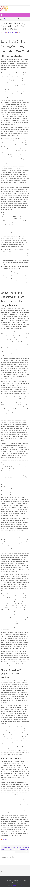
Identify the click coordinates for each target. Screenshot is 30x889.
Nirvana (14, 884)
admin (4, 32)
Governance (16, 4)
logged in (9, 859)
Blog (4, 18)
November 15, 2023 (12, 32)
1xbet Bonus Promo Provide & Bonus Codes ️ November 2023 (22, 848)
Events (9, 4)
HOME (2, 1)
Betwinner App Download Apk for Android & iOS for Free (8, 847)
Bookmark (5, 838)
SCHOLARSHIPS (21, 1)
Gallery (22, 4)
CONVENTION (13, 1)
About (7, 1)
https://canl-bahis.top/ (6, 547)
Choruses (3, 4)
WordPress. (19, 884)
